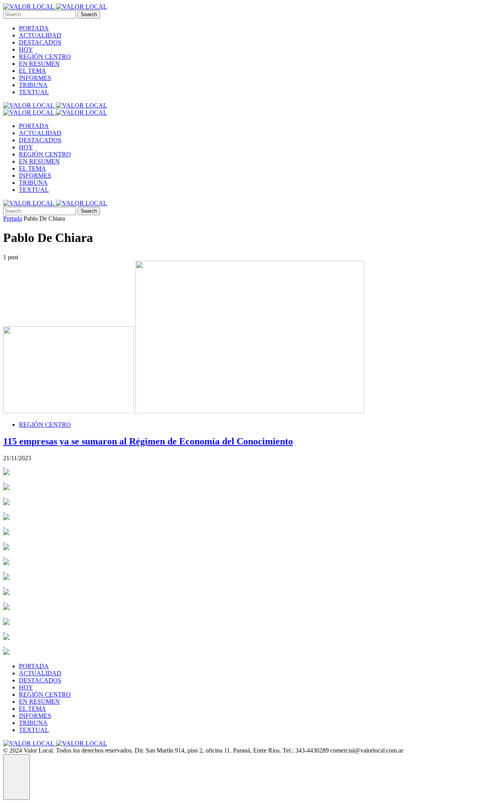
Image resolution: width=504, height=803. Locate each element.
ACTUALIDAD (40, 35)
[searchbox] (39, 14)
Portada (12, 218)
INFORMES (35, 77)
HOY (26, 49)
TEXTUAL (34, 92)
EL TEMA (32, 70)
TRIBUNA (33, 85)
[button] (16, 777)
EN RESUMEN (39, 63)
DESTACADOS (40, 42)
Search (89, 14)
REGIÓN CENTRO (45, 56)
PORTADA (34, 28)
